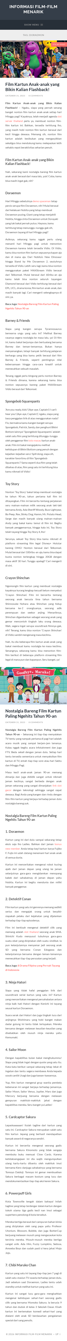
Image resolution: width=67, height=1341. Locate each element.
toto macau (34, 440)
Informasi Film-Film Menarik (33, 9)
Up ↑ (58, 1334)
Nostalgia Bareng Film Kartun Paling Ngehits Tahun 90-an (33, 713)
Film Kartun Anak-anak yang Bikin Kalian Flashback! (32, 87)
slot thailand (31, 931)
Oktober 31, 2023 (15, 95)
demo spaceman (42, 201)
